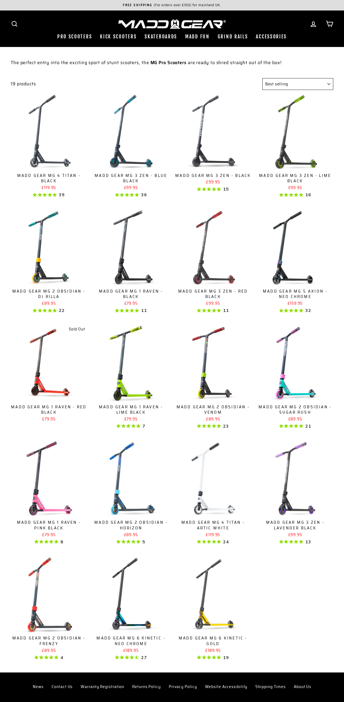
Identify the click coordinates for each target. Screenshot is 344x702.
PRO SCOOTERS (74, 36)
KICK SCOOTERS (118, 36)
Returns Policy (146, 687)
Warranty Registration (102, 687)
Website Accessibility (226, 687)
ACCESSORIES (271, 36)
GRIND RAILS (233, 36)
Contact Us (62, 687)
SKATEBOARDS (161, 36)
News (38, 687)
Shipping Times (270, 687)
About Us (302, 687)
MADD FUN (197, 36)
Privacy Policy (183, 687)
